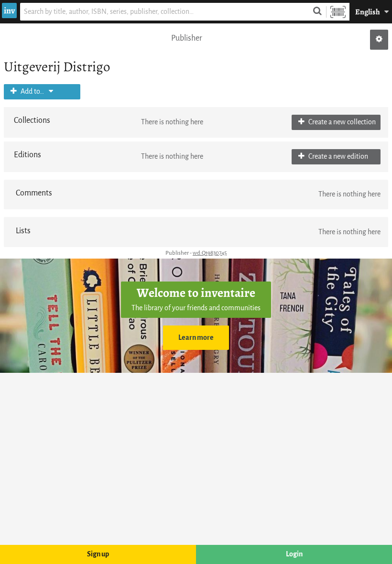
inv (9, 10)
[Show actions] (379, 40)
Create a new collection (341, 122)
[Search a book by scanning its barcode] (338, 12)
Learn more (196, 337)
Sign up (98, 554)
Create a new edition (337, 156)
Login (294, 554)
